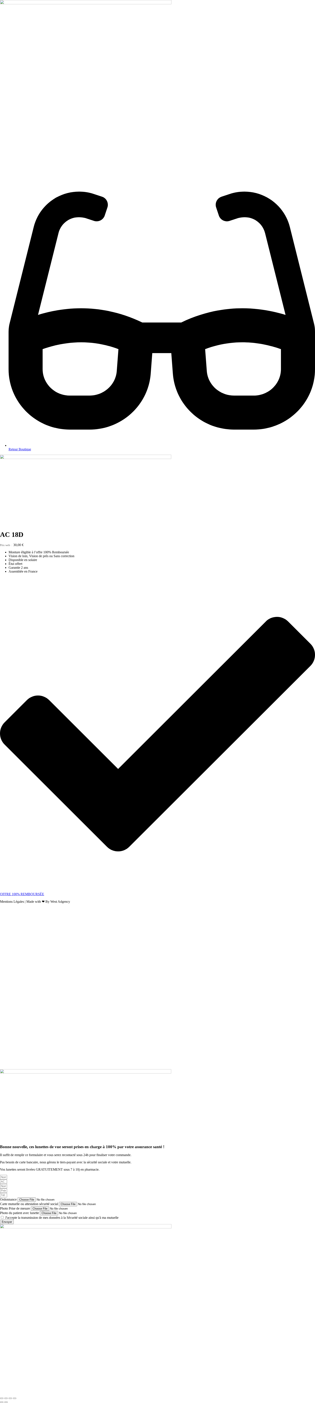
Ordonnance (9, 1199)
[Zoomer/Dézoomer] (1, 1398)
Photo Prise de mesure (15, 1208)
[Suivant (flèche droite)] (6, 1402)
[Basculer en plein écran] (6, 1398)
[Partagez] (10, 1398)
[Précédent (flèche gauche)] (1, 1402)
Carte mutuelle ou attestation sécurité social (29, 1204)
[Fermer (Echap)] (14, 1398)
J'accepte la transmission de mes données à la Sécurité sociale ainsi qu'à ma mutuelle (61, 1217)
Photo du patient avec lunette (20, 1213)
